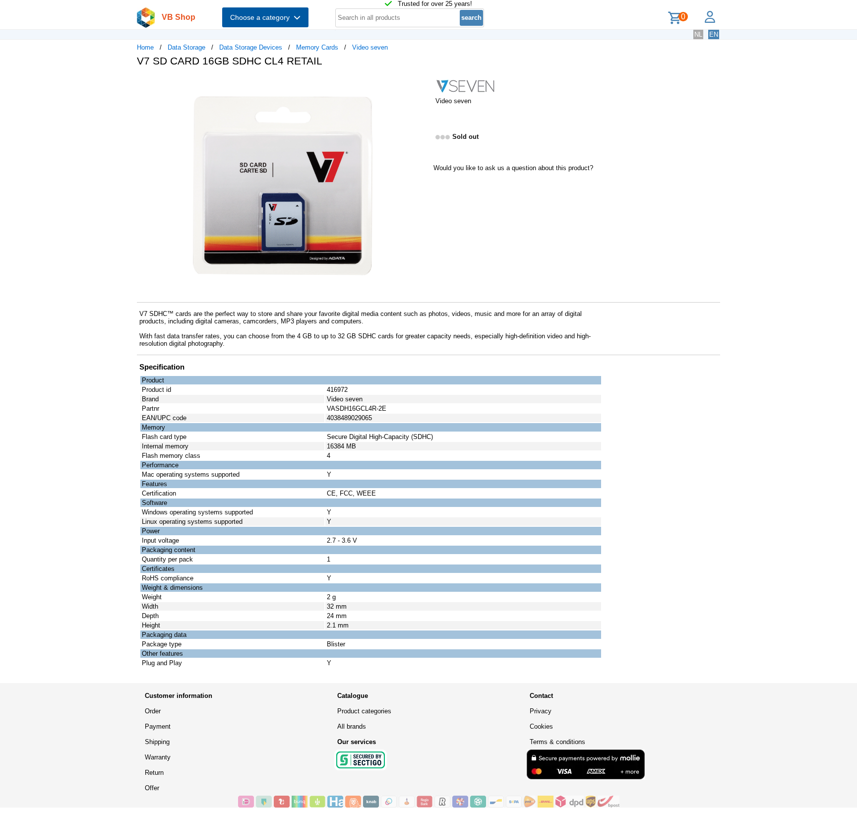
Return (154, 772)
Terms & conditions (557, 742)
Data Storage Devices (250, 47)
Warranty (158, 757)
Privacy (540, 711)
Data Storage (186, 47)
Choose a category (262, 17)
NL (698, 34)
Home (145, 47)
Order (153, 711)
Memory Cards (317, 47)
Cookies (541, 726)
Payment (158, 726)
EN (713, 34)
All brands (351, 726)
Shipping (157, 742)
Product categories (364, 711)
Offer (152, 788)
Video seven (370, 47)
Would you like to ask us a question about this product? (513, 168)
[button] (420, 85)
